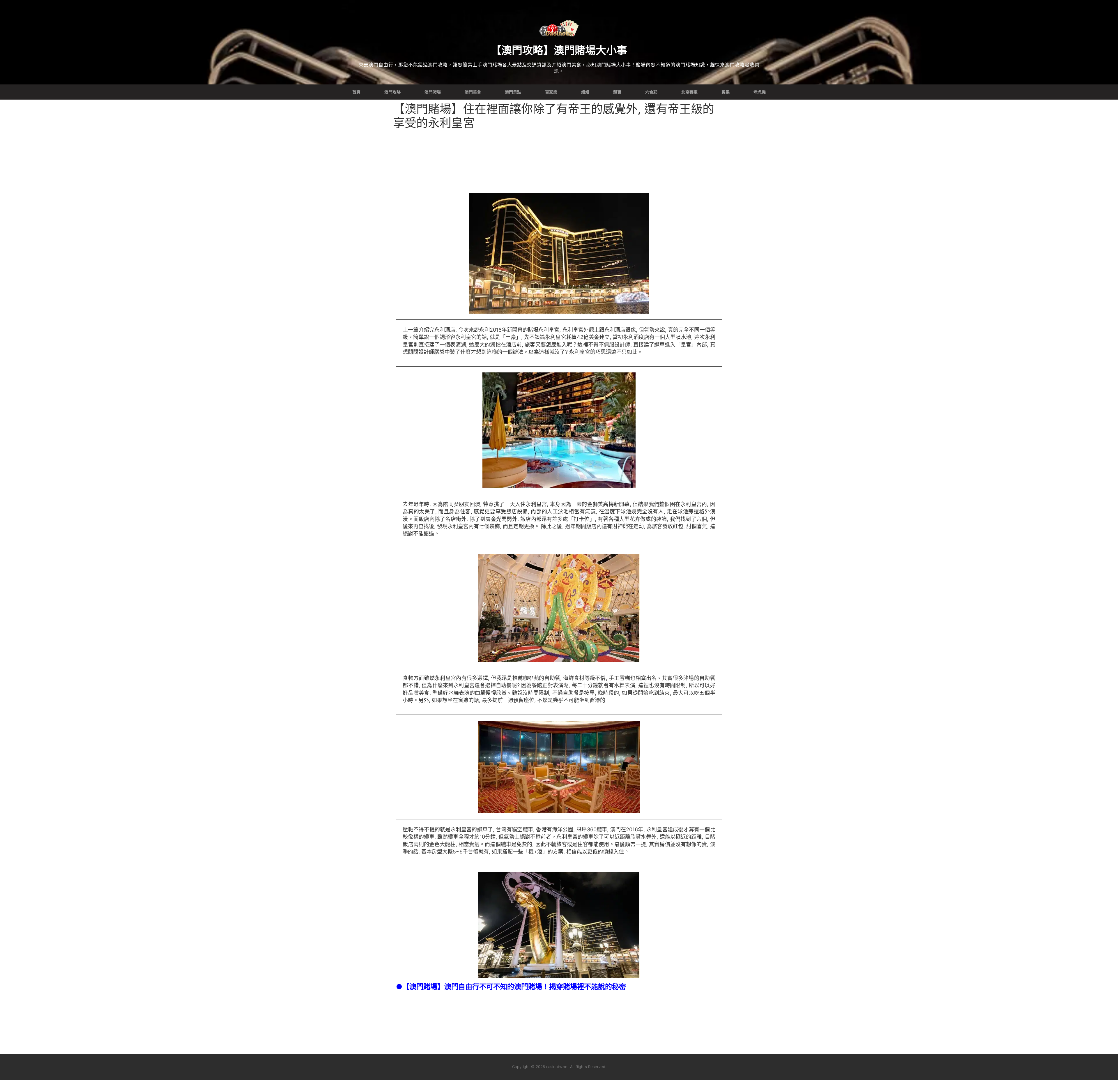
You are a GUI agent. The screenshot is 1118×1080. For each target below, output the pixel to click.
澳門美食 (473, 92)
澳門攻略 (392, 92)
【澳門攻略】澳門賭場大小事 (559, 50)
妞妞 (585, 92)
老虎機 (759, 92)
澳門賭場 (432, 92)
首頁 (356, 92)
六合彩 (651, 92)
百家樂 (551, 92)
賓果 (725, 92)
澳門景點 (513, 92)
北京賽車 (689, 92)
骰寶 (617, 92)
